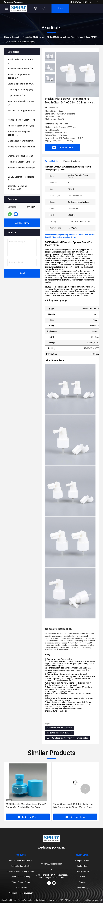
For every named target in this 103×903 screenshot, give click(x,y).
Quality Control (82, 871)
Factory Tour (82, 866)
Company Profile (82, 861)
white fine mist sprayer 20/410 (60, 733)
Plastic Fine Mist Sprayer (33, 37)
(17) (21, 112)
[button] (18, 789)
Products (16, 37)
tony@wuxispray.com (82, 2)
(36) (21, 103)
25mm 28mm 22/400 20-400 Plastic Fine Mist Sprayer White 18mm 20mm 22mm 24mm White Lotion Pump (37, 806)
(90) (21, 83)
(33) (20, 89)
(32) (21, 68)
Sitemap (82, 882)
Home (6, 37)
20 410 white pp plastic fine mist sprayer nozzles (67, 738)
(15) (21, 141)
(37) (21, 125)
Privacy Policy (82, 887)
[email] (16, 214)
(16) (20, 133)
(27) (20, 61)
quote (60, 8)
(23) (19, 76)
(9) (21, 178)
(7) (22, 169)
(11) (21, 148)
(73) (21, 162)
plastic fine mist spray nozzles (59, 728)
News (82, 877)
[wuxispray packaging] (98, 2)
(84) (22, 120)
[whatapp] (9, 214)
